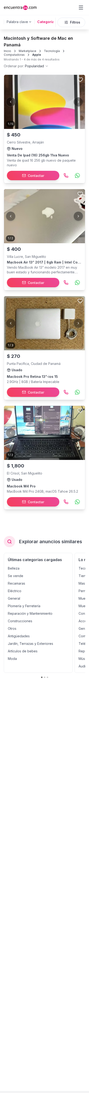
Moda (12, 659)
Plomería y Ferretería (24, 606)
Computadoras (14, 54)
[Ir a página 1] (41, 677)
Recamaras (16, 583)
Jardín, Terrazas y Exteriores (30, 644)
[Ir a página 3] (47, 677)
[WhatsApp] (77, 175)
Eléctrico (14, 591)
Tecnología (52, 51)
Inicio (7, 51)
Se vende (15, 576)
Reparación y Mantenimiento (30, 613)
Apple (36, 54)
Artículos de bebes (22, 651)
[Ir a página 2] (44, 677)
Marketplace (27, 51)
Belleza (13, 568)
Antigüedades (19, 636)
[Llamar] (66, 175)
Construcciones (20, 621)
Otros (12, 628)
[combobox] (26, 66)
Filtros (75, 22)
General (14, 598)
